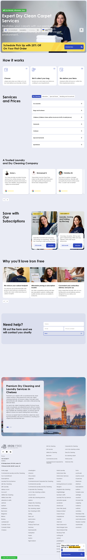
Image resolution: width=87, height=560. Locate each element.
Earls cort (31, 516)
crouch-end (31, 495)
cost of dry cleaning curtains (72, 449)
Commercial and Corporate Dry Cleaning (54, 462)
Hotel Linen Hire (69, 462)
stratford (78, 484)
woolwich (78, 527)
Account (4, 492)
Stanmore (78, 481)
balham (3, 505)
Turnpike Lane (80, 492)
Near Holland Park (62, 530)
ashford (3, 503)
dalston (30, 500)
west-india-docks (81, 519)
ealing (30, 513)
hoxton (59, 481)
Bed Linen (48, 455)
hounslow (59, 478)
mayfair (59, 519)
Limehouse (60, 505)
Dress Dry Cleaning (70, 452)
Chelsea (3, 530)
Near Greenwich (62, 524)
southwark (79, 473)
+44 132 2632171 (5, 458)
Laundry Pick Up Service (8, 481)
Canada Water (5, 527)
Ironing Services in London (64, 484)
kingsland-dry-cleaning (63, 489)
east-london (31, 519)
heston (30, 538)
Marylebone (60, 516)
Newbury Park (61, 532)
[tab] (36, 96)
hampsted (31, 532)
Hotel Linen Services (62, 476)
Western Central (80, 522)
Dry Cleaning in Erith (34, 511)
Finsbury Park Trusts (33, 524)
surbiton (78, 489)
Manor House (61, 513)
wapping (78, 503)
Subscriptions (23, 30)
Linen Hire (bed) (61, 508)
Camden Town (5, 524)
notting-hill (60, 535)
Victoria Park (79, 500)
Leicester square (61, 500)
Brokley (3, 519)
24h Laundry (49, 449)
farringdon (31, 522)
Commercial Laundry (51, 458)
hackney (31, 527)
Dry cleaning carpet (70, 455)
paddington (60, 541)
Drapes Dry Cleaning (34, 503)
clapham (31, 478)
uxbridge (78, 495)
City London (31, 476)
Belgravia (4, 513)
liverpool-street (61, 511)
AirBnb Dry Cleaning (51, 452)
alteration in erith (6, 500)
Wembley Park (80, 513)
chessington (31, 470)
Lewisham (60, 503)
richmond (59, 549)
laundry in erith (61, 495)
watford (78, 508)
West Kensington (80, 516)
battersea (4, 508)
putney (59, 543)
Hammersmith (32, 530)
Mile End (59, 522)
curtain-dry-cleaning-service (36, 497)
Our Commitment (12, 30)
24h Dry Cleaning (50, 446)
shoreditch (60, 551)
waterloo (78, 505)
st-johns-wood (80, 476)
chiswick (30, 473)
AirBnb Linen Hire (6, 497)
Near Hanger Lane (62, 527)
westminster (79, 524)
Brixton (3, 516)
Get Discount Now (66, 554)
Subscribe (50, 245)
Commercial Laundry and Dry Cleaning (13, 473)
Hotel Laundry (68, 458)
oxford (58, 538)
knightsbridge (61, 492)
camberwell (4, 522)
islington (59, 486)
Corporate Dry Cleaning (71, 446)
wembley (78, 511)
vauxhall (78, 497)
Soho (77, 470)
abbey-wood (5, 489)
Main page (4, 470)
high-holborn (32, 541)
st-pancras (79, 478)
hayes (30, 535)
